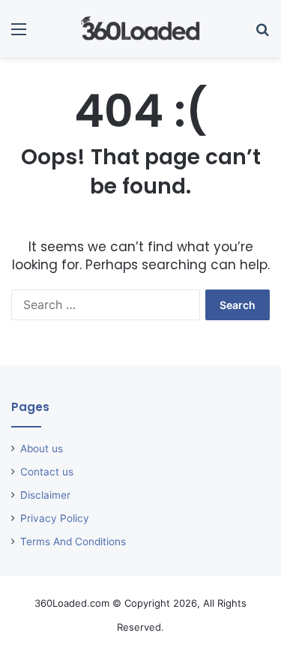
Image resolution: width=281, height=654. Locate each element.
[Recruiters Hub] (141, 28)
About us (41, 448)
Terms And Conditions (73, 542)
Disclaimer (45, 495)
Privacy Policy (54, 518)
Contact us (46, 472)
